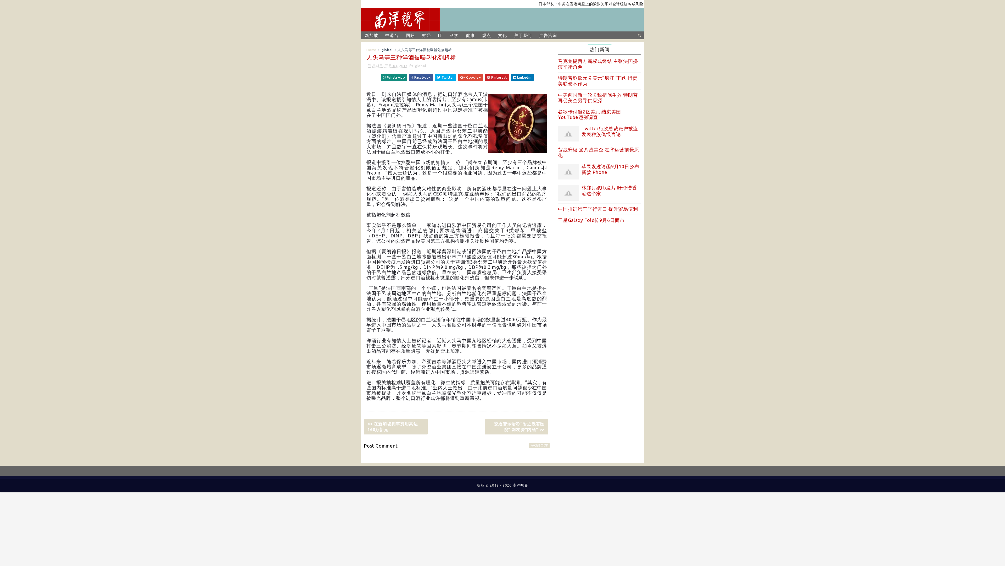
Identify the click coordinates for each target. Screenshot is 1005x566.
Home (371, 50)
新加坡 (371, 35)
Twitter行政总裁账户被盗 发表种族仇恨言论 (610, 131)
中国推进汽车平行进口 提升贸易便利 (598, 208)
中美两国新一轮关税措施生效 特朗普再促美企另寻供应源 (598, 97)
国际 (410, 35)
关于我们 (523, 35)
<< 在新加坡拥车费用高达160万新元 (392, 426)
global (387, 50)
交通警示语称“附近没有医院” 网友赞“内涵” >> (519, 426)
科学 (454, 35)
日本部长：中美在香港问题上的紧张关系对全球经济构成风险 (574, 4)
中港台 (391, 35)
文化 (502, 35)
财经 (426, 35)
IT (440, 35)
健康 (470, 35)
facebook (539, 445)
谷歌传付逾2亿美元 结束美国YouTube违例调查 (589, 114)
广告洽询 (548, 35)
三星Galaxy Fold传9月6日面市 (591, 220)
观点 (486, 35)
